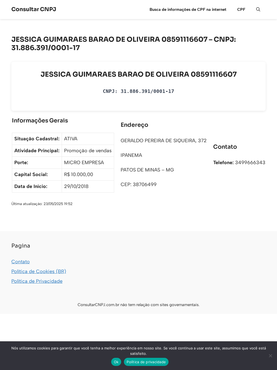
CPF (241, 9)
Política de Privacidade (36, 281)
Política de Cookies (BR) (38, 271)
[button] (258, 9)
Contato (20, 262)
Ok (116, 362)
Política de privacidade (146, 362)
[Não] (270, 355)
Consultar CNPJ (33, 9)
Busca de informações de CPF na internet (188, 9)
